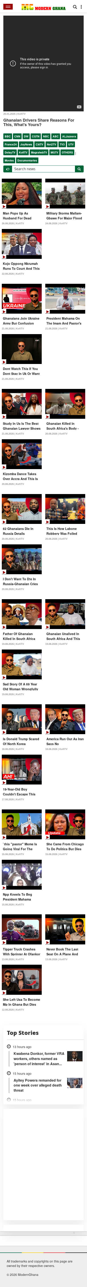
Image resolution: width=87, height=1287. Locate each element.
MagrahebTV (39, 152)
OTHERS (67, 152)
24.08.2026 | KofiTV (56, 223)
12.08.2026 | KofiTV (13, 1009)
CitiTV (39, 144)
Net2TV (51, 144)
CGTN (35, 136)
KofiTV (23, 152)
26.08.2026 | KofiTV (13, 223)
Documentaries (27, 160)
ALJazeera (69, 136)
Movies (9, 160)
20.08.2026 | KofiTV (56, 433)
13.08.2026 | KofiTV (13, 959)
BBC (8, 136)
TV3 (62, 144)
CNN (17, 136)
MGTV (54, 152)
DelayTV (10, 152)
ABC (56, 136)
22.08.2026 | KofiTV (13, 273)
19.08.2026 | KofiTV (13, 644)
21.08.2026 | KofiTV (13, 328)
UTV (71, 144)
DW (26, 136)
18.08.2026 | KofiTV (13, 749)
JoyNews (26, 144)
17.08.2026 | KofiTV (13, 799)
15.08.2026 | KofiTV (13, 854)
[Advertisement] (42, 1258)
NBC (46, 136)
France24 (11, 144)
